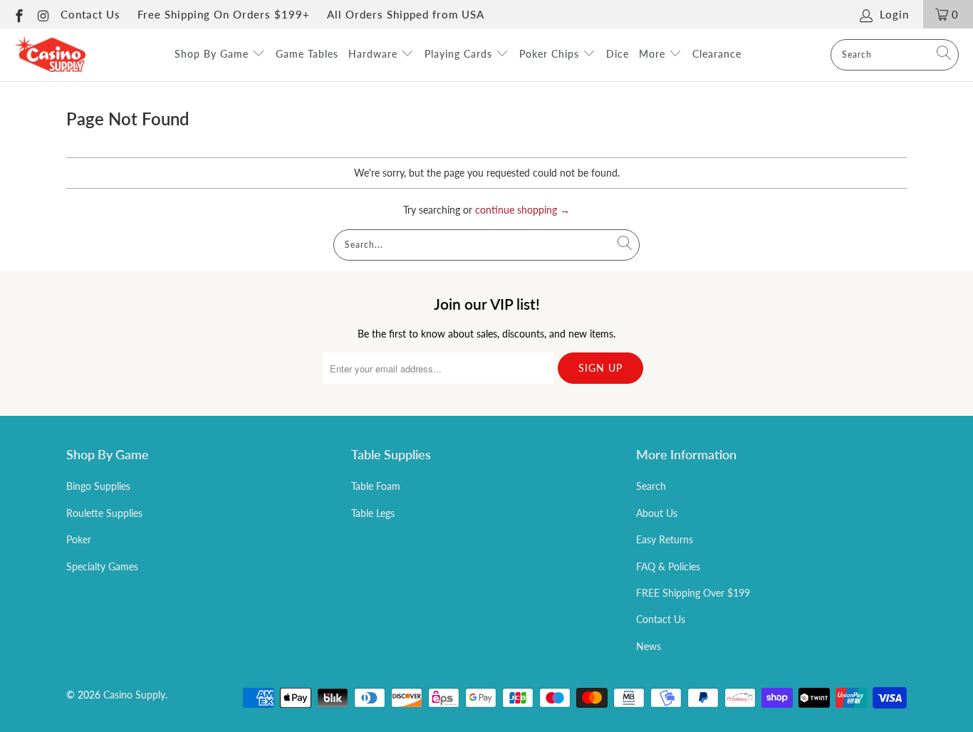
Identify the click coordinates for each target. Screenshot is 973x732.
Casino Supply (134, 695)
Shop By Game (213, 54)
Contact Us (90, 14)
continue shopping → (522, 210)
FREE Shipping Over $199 (693, 593)
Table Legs (373, 513)
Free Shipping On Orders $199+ (223, 14)
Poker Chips (551, 54)
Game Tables (307, 54)
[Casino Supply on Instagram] (43, 14)
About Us (656, 513)
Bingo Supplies (98, 486)
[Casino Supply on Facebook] (18, 14)
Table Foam (375, 486)
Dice (617, 54)
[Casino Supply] (49, 55)
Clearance (717, 54)
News (648, 646)
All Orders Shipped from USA (405, 14)
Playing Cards (460, 54)
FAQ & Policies (668, 566)
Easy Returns (664, 539)
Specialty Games (102, 566)
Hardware (374, 54)
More (654, 54)
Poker (78, 539)
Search (651, 486)
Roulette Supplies (104, 513)
